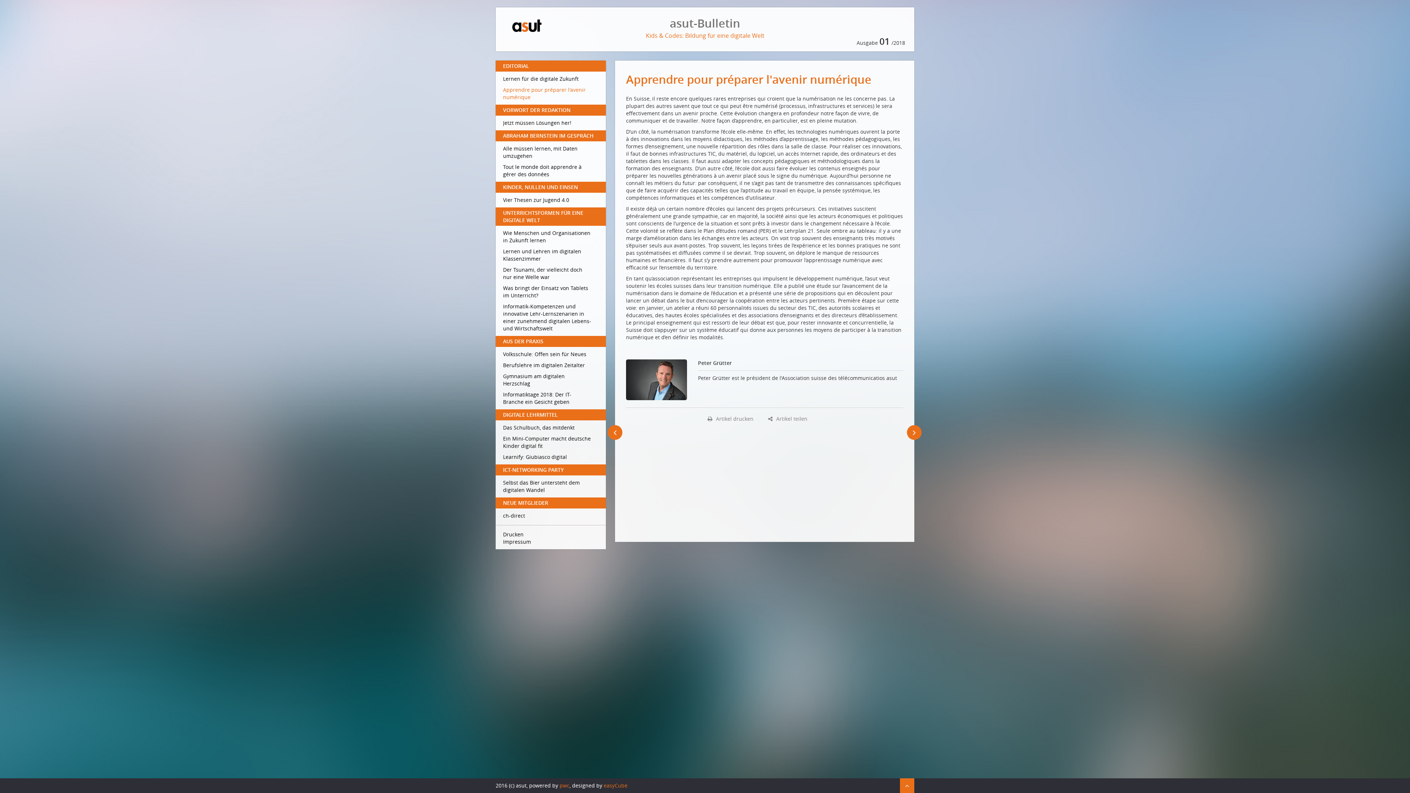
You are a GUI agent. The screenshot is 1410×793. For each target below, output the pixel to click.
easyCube (616, 785)
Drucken (513, 534)
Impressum (517, 541)
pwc (565, 785)
